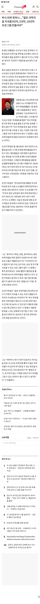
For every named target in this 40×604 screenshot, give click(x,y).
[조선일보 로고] (5, 2)
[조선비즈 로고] (20, 7)
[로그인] (33, 6)
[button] (2, 6)
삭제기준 (35, 438)
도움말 (29, 438)
